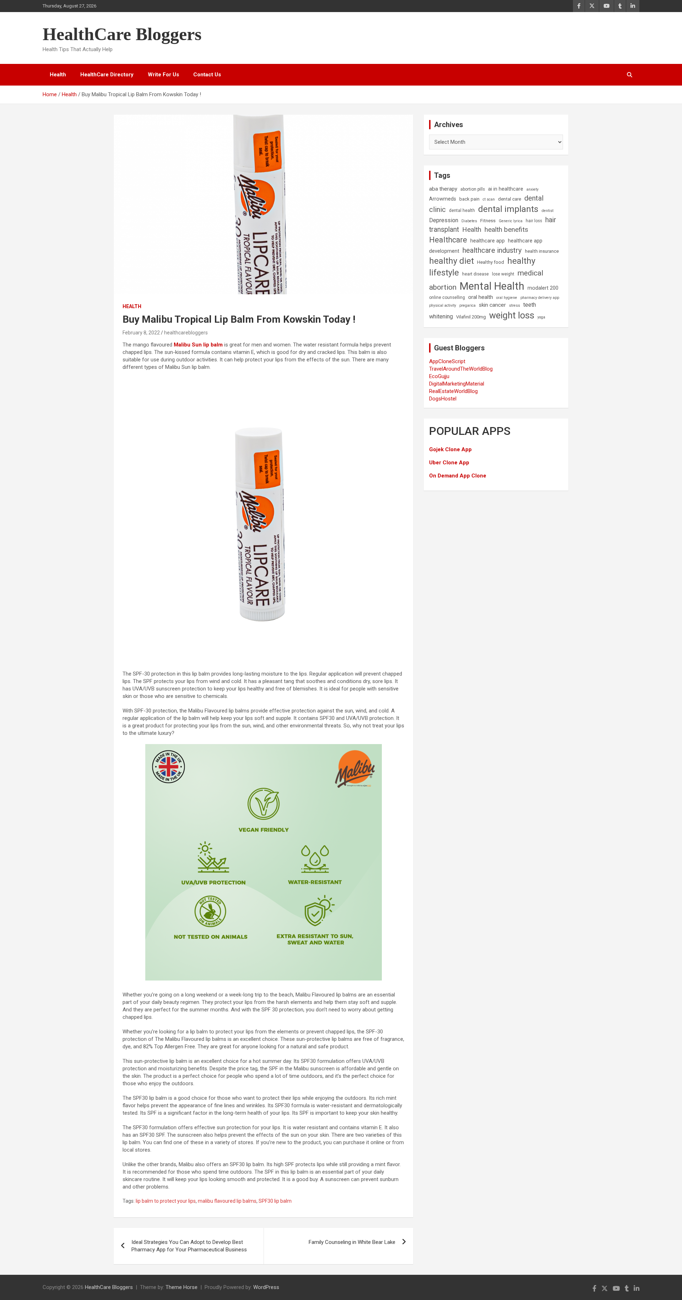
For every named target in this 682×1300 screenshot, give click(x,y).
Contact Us (207, 74)
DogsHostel (442, 398)
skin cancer (492, 305)
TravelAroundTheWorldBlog (461, 369)
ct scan (489, 199)
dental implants (508, 209)
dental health (462, 210)
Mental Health (492, 286)
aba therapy (443, 189)
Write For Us (163, 74)
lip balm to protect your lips (166, 1201)
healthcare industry (492, 250)
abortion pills (472, 189)
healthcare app (487, 241)
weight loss (511, 315)
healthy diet (451, 261)
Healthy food (490, 262)
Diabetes (469, 221)
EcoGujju (439, 376)
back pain (469, 199)
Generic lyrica (511, 221)
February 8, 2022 (141, 332)
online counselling (447, 297)
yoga (541, 317)
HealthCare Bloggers (122, 34)
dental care (509, 199)
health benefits (506, 229)
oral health (480, 297)
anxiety (532, 189)
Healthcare (448, 239)
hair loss (534, 220)
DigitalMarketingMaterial (456, 384)
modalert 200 (542, 288)
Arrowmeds (442, 199)
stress (514, 305)
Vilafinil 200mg (471, 316)
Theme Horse (181, 1287)
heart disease (475, 274)
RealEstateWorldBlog (453, 391)
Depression (443, 220)
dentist (547, 210)
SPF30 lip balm (275, 1201)
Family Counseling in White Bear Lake (352, 1242)
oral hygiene (506, 297)
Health (58, 74)
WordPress (266, 1287)
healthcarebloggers (186, 332)
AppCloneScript (447, 361)
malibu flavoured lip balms (227, 1201)
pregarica (467, 305)
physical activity (442, 305)
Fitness (488, 220)
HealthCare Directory (107, 74)
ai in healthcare (505, 189)
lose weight (503, 274)
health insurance (542, 251)
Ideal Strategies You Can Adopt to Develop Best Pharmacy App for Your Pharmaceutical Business (189, 1246)
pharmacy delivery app (539, 297)
